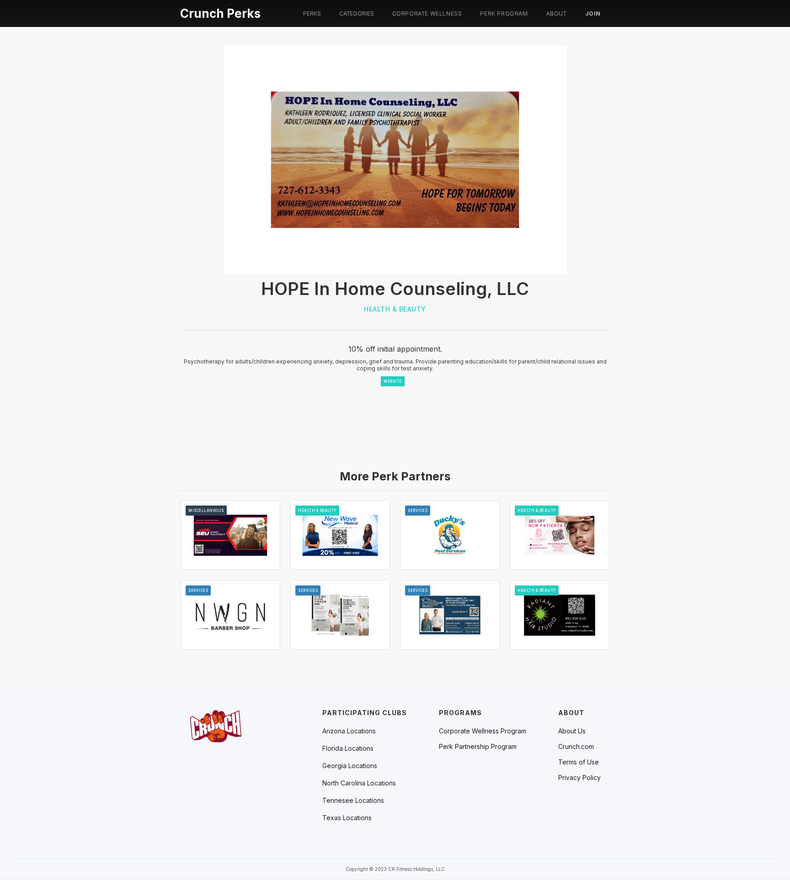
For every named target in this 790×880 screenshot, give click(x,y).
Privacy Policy (579, 777)
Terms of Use (578, 762)
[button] (312, 14)
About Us (572, 731)
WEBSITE (393, 381)
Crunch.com (576, 746)
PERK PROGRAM (504, 13)
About (556, 13)
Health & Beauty (395, 309)
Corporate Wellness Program (482, 731)
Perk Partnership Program (478, 746)
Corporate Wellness (427, 13)
